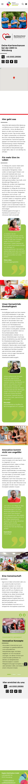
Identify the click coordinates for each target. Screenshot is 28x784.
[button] (14, 78)
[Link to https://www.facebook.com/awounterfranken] (11, 61)
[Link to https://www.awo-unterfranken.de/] (11, 691)
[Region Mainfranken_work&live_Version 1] (13, 4)
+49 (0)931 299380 (13, 57)
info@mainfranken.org (8, 782)
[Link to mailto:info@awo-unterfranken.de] (3, 61)
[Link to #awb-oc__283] (2, 4)
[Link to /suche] (23, 4)
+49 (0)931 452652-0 (8, 780)
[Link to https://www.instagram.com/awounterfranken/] (16, 61)
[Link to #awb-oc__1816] (26, 4)
